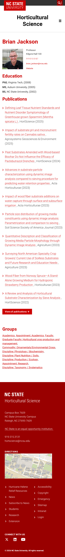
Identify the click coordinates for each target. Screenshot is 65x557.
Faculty (49, 335)
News (12, 496)
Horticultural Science (32, 20)
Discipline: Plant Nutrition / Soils (20, 355)
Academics (8, 335)
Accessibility (45, 486)
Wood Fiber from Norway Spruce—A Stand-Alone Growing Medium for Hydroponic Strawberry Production (31, 280)
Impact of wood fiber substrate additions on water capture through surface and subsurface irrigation (33, 201)
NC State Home (15, 5)
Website (29, 68)
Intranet (42, 511)
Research (14, 515)
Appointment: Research (15, 363)
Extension (14, 521)
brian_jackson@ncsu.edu (36, 63)
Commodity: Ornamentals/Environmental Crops (28, 347)
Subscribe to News (19, 503)
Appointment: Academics (30, 335)
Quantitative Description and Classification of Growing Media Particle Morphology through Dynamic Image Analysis (33, 240)
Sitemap (42, 505)
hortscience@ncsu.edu (17, 440)
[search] (60, 3)
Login (41, 517)
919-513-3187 (32, 59)
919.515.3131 (12, 436)
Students (14, 509)
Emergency (44, 498)
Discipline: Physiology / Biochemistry (23, 351)
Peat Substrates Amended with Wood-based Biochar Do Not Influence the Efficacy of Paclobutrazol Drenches (32, 156)
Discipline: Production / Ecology (20, 359)
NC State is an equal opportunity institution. (29, 428)
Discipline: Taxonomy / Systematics (22, 367)
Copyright (43, 492)
